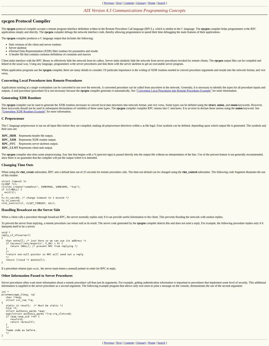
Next (119, 3)
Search (161, 3)
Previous (109, 3)
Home (151, 3)
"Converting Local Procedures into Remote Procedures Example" (174, 90)
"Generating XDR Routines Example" (23, 111)
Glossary (141, 3)
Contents (129, 3)
